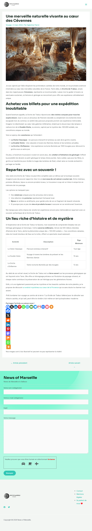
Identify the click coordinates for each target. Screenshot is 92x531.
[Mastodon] (8, 333)
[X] (12, 307)
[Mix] (8, 338)
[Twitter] (9, 507)
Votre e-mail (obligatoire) (13, 398)
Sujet (6, 408)
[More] (51, 307)
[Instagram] (27, 307)
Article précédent (19, 363)
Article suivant (74, 363)
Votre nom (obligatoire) (13, 388)
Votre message (9, 418)
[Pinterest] (20, 307)
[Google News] (43, 307)
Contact (80, 491)
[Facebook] (8, 307)
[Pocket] (47, 307)
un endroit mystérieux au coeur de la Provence (41, 287)
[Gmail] (39, 307)
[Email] (31, 307)
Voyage (9, 25)
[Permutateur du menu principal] (86, 4)
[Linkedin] (16, 307)
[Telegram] (35, 307)
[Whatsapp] (23, 307)
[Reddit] (8, 320)
